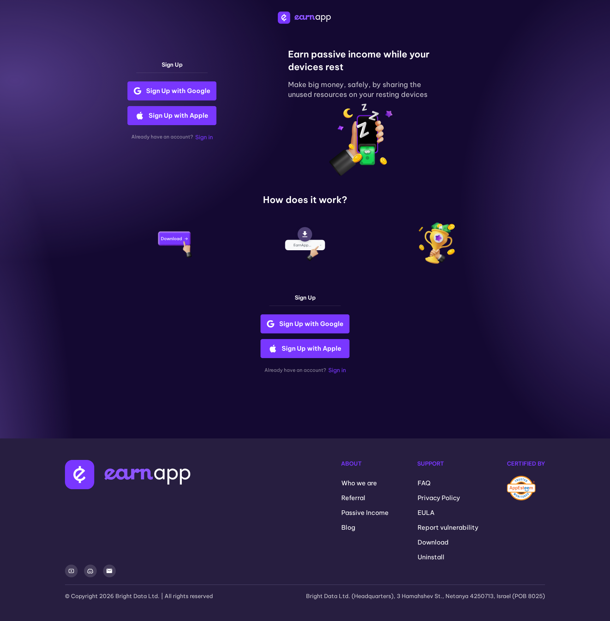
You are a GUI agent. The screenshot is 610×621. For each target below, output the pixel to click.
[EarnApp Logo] (305, 17)
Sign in (204, 137)
